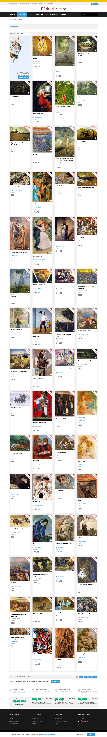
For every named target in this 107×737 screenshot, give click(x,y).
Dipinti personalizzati (52, 14)
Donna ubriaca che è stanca (40, 544)
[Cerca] (96, 14)
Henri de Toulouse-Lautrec (63, 494)
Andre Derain (60, 338)
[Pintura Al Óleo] (87, 721)
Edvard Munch (38, 158)
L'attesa (80, 537)
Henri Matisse (60, 372)
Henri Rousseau (60, 110)
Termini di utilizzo (51, 734)
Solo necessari (81, 734)
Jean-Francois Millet (83, 145)
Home (10, 19)
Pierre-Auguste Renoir (17, 190)
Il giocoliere (36, 336)
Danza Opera (59, 612)
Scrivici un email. (55, 681)
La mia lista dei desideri (24, 3)
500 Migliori (39, 14)
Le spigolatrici (81, 141)
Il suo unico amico (38, 613)
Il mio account (13, 3)
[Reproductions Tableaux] (82, 721)
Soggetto (22, 14)
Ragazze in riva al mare (84, 330)
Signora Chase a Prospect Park (86, 187)
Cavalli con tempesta (16, 453)
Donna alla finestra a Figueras (19, 371)
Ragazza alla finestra (61, 68)
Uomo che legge (15, 490)
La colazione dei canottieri (18, 187)
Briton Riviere (38, 617)
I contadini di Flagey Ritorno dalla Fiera (18, 615)
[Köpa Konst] (85, 721)
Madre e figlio (81, 417)
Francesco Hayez (60, 246)
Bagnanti (13, 582)
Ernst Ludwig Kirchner (84, 588)
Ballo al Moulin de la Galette (85, 613)
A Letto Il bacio (60, 490)
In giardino (59, 573)
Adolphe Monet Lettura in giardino (85, 54)
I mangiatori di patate (16, 96)
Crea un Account (35, 723)
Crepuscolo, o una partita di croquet (40, 575)
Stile (30, 14)
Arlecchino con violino (39, 378)
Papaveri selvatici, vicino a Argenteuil (18, 143)
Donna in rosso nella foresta (63, 106)
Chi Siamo (11, 720)
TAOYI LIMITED (81, 718)
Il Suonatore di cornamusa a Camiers (63, 335)
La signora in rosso (38, 113)
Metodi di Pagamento (13, 721)
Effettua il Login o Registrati (46, 3)
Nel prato (80, 97)
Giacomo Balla (38, 288)
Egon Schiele (60, 189)
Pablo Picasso (38, 207)
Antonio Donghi (38, 339)
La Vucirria (81, 237)
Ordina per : (12, 33)
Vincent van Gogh (16, 100)
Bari (57, 285)
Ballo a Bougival (37, 256)
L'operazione (36, 501)
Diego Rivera (15, 641)
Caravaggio (59, 288)
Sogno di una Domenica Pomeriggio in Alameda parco (19, 638)
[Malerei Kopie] (80, 721)
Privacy (56, 723)
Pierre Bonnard (38, 578)
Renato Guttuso (82, 240)
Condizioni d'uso (58, 725)
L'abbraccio (59, 185)
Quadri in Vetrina (58, 718)
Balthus (58, 71)
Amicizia (35, 204)
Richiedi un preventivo (23, 77)
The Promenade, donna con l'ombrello (18, 295)
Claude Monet (82, 58)
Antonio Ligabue (16, 456)
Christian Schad (38, 505)
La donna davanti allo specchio (86, 584)
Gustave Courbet (16, 618)
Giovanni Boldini (38, 117)
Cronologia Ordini (35, 718)
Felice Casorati (82, 541)
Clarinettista (59, 659)
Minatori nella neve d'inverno (19, 529)
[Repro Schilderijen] (84, 721)
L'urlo (35, 154)
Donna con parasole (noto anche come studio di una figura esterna (64, 159)
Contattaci (34, 3)
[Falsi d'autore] (78, 721)
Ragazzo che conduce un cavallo (19, 252)
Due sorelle (36, 460)
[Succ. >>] (94, 676)
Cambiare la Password (37, 721)
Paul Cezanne (60, 455)
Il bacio (35, 58)
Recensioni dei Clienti (59, 720)
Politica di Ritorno (13, 725)
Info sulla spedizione (13, 723)
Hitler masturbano (16, 407)
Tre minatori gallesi (61, 418)
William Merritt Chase (84, 191)
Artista (12, 14)
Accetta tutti (91, 734)
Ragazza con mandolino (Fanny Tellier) (64, 544)
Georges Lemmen (16, 494)
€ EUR (87, 3)
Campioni (64, 14)
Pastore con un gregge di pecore (86, 360)
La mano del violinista (39, 284)
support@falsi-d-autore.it (83, 720)
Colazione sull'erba (61, 452)
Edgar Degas (60, 615)
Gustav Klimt (38, 61)
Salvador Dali (15, 374)
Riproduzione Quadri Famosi (61, 721)
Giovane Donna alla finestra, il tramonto (64, 369)
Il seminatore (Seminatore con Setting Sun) (86, 287)
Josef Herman (60, 421)
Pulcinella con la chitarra (40, 422)
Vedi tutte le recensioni (92, 707)
